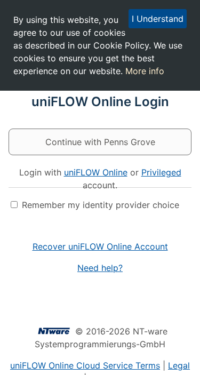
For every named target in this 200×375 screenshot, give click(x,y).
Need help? (100, 267)
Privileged (161, 172)
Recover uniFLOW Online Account (100, 246)
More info (144, 71)
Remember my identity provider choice (100, 205)
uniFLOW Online (95, 172)
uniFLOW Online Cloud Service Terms (85, 365)
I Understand (157, 18)
